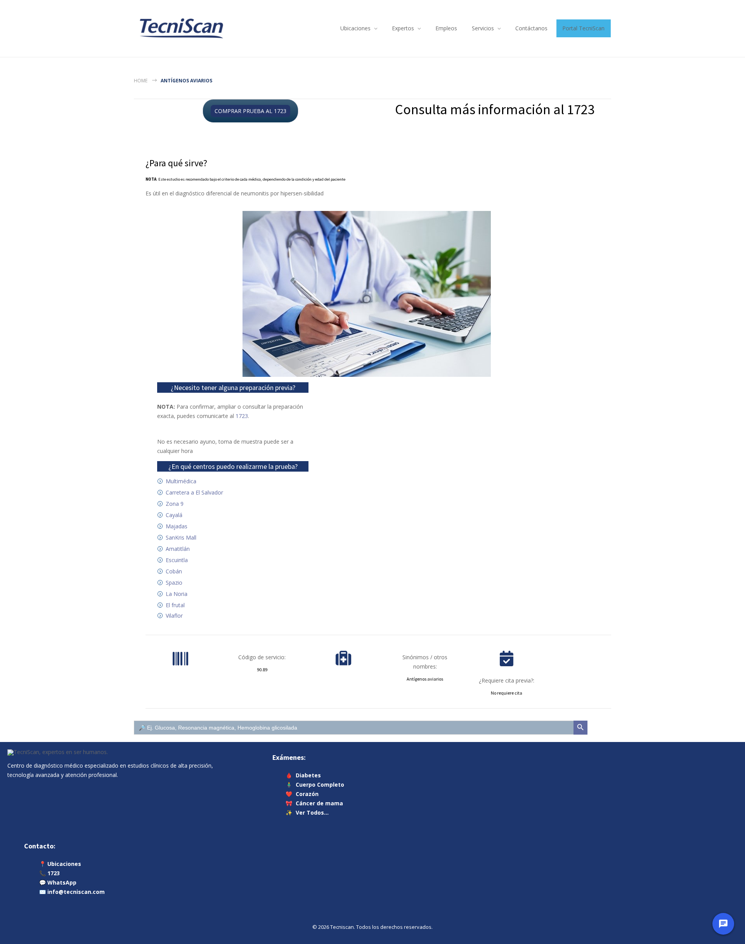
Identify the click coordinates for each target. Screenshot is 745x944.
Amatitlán (178, 548)
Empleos (446, 28)
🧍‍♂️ (315, 784)
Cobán (174, 571)
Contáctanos (531, 28)
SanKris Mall (181, 537)
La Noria (176, 593)
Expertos (403, 28)
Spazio (174, 582)
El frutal (175, 605)
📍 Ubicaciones (60, 863)
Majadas (176, 526)
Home (140, 80)
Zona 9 (175, 503)
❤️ (302, 794)
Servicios (483, 28)
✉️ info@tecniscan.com (72, 891)
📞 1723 (49, 873)
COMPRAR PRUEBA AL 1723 (250, 111)
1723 (242, 416)
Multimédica (181, 481)
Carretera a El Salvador (194, 492)
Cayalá (174, 515)
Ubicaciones (355, 28)
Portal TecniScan (583, 28)
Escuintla (177, 560)
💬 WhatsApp (57, 882)
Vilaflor (174, 615)
